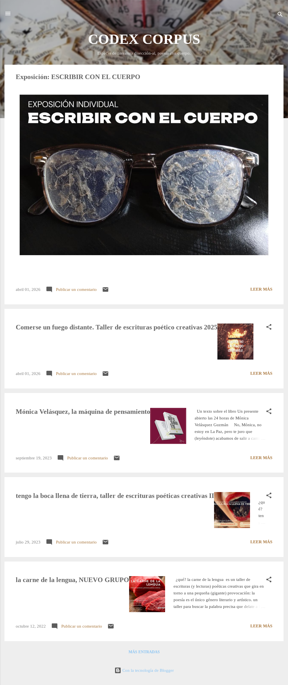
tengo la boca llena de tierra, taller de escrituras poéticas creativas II (115, 495)
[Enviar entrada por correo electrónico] (105, 291)
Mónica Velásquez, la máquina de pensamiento (83, 411)
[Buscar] (280, 15)
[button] (269, 328)
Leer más (261, 289)
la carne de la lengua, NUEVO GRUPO (72, 579)
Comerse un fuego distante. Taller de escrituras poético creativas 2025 (116, 327)
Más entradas (144, 652)
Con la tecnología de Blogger (147, 670)
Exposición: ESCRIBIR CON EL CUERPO (78, 76)
